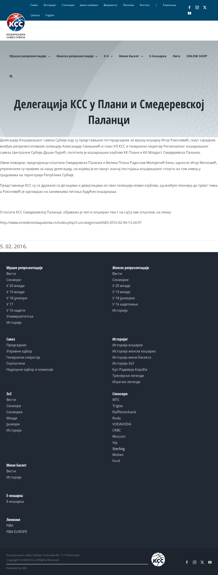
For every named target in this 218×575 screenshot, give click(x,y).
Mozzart (119, 436)
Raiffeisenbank (124, 412)
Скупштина (15, 363)
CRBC (116, 430)
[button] (11, 76)
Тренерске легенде (128, 375)
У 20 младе (121, 285)
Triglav (117, 405)
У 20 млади (15, 285)
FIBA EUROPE (16, 531)
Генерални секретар (23, 357)
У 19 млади (15, 292)
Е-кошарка (15, 501)
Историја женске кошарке (134, 351)
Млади (11, 418)
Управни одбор (19, 351)
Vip (115, 442)
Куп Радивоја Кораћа (129, 369)
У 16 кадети (15, 310)
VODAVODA (121, 424)
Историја (14, 322)
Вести (11, 273)
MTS (115, 399)
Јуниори (13, 424)
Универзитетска (19, 316)
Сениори (13, 279)
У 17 (9, 304)
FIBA (9, 525)
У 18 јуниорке (123, 298)
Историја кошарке (127, 345)
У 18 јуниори (16, 298)
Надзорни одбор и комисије (29, 369)
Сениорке (120, 279)
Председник (16, 345)
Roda (116, 418)
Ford (116, 461)
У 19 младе (121, 292)
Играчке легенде (126, 381)
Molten (118, 454)
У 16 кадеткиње (125, 304)
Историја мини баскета (131, 357)
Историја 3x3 (123, 363)
